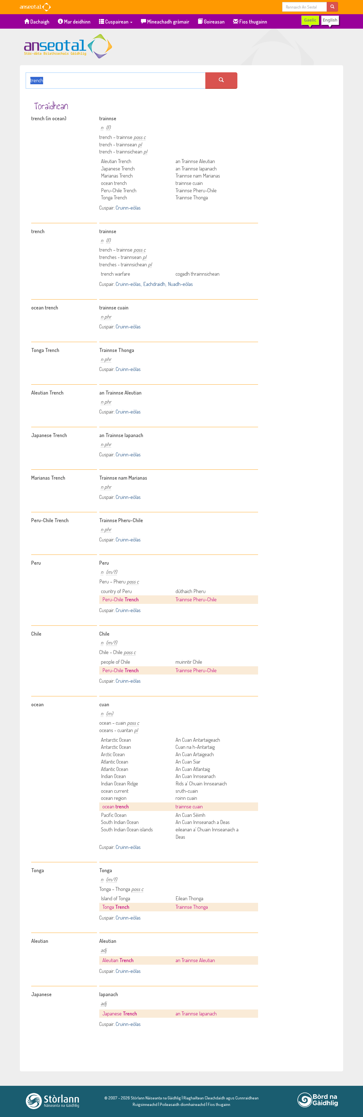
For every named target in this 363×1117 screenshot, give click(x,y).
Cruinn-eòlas (128, 208)
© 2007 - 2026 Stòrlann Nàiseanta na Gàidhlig (142, 1097)
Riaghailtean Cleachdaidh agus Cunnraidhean (221, 1097)
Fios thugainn (252, 21)
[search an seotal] (221, 80)
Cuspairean (117, 21)
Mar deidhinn (76, 21)
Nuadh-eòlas (180, 284)
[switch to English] (320, 21)
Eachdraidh (154, 284)
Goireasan (214, 21)
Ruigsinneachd (145, 1104)
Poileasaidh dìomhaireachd (182, 1104)
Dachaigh (39, 21)
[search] (332, 6)
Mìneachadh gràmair (167, 21)
